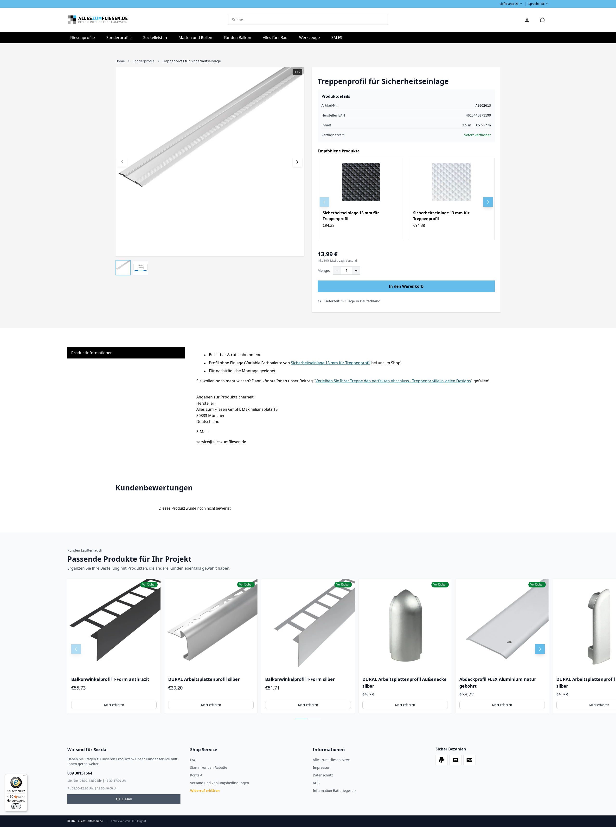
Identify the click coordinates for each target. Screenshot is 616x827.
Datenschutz (323, 775)
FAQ (193, 759)
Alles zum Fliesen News (332, 759)
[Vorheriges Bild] (122, 162)
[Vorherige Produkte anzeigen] (76, 649)
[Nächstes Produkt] (488, 202)
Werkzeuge (311, 37)
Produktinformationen (92, 352)
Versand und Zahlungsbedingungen (219, 783)
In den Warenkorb (406, 286)
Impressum (322, 767)
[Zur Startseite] (147, 19)
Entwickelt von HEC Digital (128, 821)
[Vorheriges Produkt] (324, 202)
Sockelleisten (155, 37)
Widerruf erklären (205, 790)
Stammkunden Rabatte (208, 767)
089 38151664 (79, 773)
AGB (316, 783)
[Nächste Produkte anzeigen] (540, 649)
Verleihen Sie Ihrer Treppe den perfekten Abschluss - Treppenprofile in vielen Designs (393, 381)
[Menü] (24, 777)
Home (120, 61)
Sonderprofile (120, 37)
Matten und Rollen (197, 37)
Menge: (324, 270)
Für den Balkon (239, 37)
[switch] (16, 806)
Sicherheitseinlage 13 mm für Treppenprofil (330, 362)
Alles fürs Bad (276, 37)
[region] (406, 199)
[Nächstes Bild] (297, 162)
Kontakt (196, 775)
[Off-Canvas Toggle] (527, 19)
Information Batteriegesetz (334, 790)
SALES (336, 37)
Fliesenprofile (84, 37)
